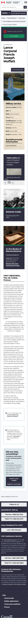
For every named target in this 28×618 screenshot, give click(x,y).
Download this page (13, 265)
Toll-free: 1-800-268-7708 (14, 558)
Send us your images (14, 479)
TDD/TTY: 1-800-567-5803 (14, 563)
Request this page (12, 263)
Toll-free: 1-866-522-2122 (14, 514)
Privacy (7, 607)
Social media (9, 598)
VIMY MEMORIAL (11, 145)
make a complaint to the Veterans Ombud (14, 584)
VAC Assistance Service (10, 540)
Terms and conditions (12, 604)
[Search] (25, 7)
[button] (5, 182)
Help (4, 595)
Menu (5, 13)
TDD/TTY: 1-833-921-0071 (14, 519)
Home (3, 18)
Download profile (17, 69)
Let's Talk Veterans (14, 530)
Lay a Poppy (14, 36)
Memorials (22, 18)
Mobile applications (11, 601)
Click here (16, 436)
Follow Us (16, 505)
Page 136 (9, 258)
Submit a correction (14, 484)
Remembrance (12, 18)
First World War (11, 215)
